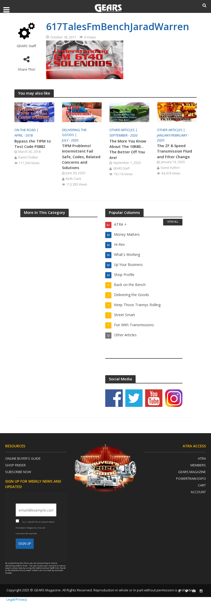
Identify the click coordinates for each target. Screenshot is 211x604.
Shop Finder (15, 465)
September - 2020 (123, 135)
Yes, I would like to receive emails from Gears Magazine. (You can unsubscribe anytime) (35, 528)
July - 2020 (70, 140)
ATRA (202, 458)
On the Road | (26, 130)
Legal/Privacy (16, 599)
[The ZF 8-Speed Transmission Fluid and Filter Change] (177, 112)
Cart (202, 485)
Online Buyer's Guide (23, 458)
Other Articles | (123, 130)
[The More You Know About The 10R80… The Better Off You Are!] (129, 112)
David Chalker (28, 157)
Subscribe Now (18, 471)
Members (198, 465)
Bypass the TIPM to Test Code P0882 (32, 143)
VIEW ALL (172, 221)
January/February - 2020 (173, 137)
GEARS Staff (26, 46)
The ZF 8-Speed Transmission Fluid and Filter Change (174, 151)
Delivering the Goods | (74, 132)
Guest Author (170, 167)
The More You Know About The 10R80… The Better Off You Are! (127, 149)
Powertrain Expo (191, 478)
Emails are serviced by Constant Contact (34, 571)
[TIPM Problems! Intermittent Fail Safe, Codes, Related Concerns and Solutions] (82, 112)
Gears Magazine (192, 471)
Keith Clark (73, 179)
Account (198, 492)
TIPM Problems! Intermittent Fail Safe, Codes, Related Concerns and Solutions (81, 156)
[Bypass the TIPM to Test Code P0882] (34, 112)
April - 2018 (23, 135)
